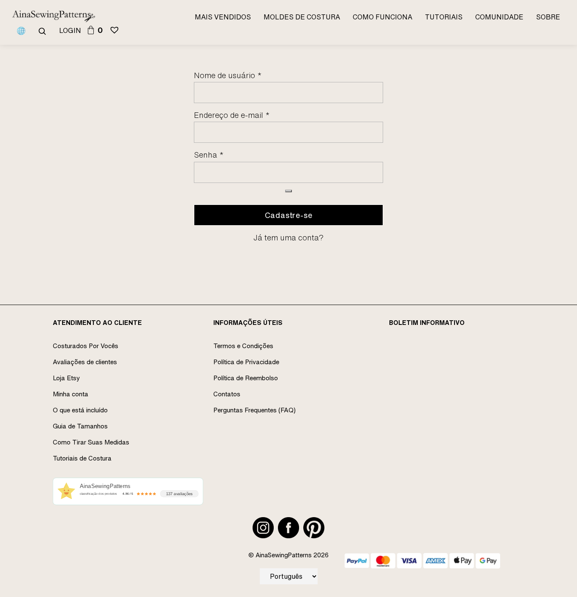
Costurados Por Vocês (85, 346)
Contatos (226, 394)
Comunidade (499, 17)
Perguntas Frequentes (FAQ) (254, 410)
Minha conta (70, 394)
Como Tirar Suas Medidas (91, 442)
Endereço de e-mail (231, 115)
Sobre (548, 17)
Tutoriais (444, 17)
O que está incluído (80, 410)
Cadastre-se (289, 215)
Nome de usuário (227, 75)
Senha (208, 154)
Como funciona (382, 17)
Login (70, 30)
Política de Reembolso (245, 378)
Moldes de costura (302, 17)
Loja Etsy (66, 378)
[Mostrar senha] (288, 191)
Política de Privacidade (246, 362)
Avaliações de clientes (85, 362)
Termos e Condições (243, 346)
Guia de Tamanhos (80, 426)
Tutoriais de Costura (82, 458)
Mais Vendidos (223, 17)
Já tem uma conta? (288, 237)
